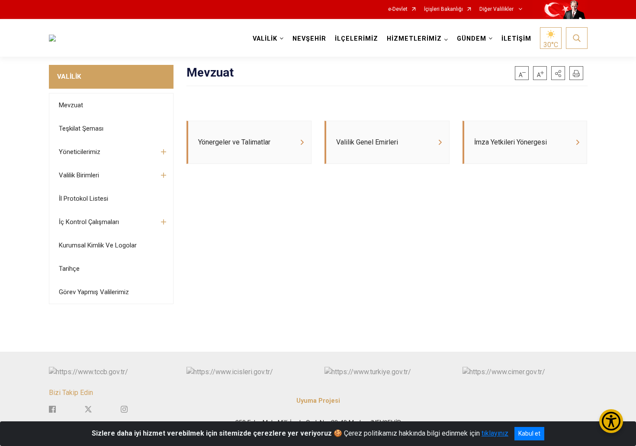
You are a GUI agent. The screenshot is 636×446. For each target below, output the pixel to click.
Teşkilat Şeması (81, 128)
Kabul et (529, 433)
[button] (558, 73)
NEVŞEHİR (309, 38)
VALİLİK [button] (265, 38)
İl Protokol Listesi (83, 198)
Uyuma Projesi (318, 400)
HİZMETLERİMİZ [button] (414, 38)
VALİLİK (69, 76)
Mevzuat (71, 105)
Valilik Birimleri (79, 175)
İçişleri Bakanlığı (443, 9)
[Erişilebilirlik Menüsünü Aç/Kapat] (611, 421)
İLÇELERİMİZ (356, 38)
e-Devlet (398, 9)
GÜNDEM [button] (471, 38)
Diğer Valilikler (497, 9)
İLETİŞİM (516, 38)
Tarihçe (69, 269)
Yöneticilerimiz (79, 152)
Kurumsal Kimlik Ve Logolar (98, 245)
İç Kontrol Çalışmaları (89, 222)
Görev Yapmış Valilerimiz (94, 292)
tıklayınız (495, 433)
